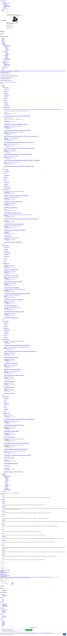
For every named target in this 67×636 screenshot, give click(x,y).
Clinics (5, 411)
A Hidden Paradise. (7, 236)
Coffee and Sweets (7, 256)
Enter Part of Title (3, 493)
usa (2, 516)
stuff (3, 529)
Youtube (3, 624)
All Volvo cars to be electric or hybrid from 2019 (13, 242)
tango (3, 524)
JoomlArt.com (32, 632)
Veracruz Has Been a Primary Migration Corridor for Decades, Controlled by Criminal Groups (22, 160)
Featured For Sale (6, 46)
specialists (4, 540)
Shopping (5, 178)
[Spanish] (5, 20)
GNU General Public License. (49, 632)
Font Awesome (3, 634)
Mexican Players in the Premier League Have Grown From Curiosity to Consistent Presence (21, 136)
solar (3, 545)
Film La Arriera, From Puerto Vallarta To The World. (14, 375)
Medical (3, 42)
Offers (3, 9)
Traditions (5, 337)
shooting (3, 550)
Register (10, 22)
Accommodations (6, 175)
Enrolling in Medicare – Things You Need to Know (13, 471)
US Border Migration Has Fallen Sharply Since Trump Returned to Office (18, 154)
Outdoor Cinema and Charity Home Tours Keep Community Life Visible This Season (20, 351)
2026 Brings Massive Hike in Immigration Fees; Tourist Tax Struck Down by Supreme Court (21, 218)
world (3, 495)
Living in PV (6, 326)
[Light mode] (1, 20)
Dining (3, 40)
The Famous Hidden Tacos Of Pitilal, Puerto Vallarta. (14, 311)
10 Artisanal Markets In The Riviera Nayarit (12, 212)
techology (4, 519)
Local (3, 39)
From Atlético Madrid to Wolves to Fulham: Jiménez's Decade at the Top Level (18, 142)
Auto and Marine (6, 182)
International (6, 93)
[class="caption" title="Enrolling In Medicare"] (7, 465)
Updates (3, 610)
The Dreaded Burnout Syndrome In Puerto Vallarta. (14, 425)
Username (7, 14)
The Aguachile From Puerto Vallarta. (11, 317)
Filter (15, 493)
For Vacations (6, 55)
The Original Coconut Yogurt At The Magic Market (13, 299)
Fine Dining (6, 249)
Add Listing (5, 4)
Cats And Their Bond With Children (11, 363)
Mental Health (6, 409)
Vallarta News (4, 2)
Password (16, 15)
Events (3, 66)
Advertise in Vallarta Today (33, 627)
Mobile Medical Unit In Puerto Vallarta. (11, 431)
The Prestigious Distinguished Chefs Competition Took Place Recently (17, 293)
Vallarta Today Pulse (7, 187)
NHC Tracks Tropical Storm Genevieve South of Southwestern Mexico (17, 115)
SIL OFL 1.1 (11, 634)
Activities (3, 43)
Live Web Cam (4, 615)
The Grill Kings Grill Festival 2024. (10, 305)
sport (3, 533)
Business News (6, 96)
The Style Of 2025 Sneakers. (9, 381)
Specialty (5, 258)
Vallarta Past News (6, 3)
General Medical (6, 404)
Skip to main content (3, 0)
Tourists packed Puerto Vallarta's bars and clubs (13, 281)
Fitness (5, 400)
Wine (3, 499)
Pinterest (3, 623)
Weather (5, 100)
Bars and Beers (6, 254)
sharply (3, 554)
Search (3, 600)
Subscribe (2, 586)
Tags (3, 599)
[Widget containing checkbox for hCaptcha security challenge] (7, 583)
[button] (9, 23)
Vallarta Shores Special (7, 45)
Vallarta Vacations (4, 606)
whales (3, 501)
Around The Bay (6, 89)
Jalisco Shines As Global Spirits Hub (11, 357)
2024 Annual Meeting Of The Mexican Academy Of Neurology (15, 449)
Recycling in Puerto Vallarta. (9, 387)
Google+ (3, 622)
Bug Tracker (4, 611)
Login (3, 594)
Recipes (5, 261)
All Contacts (4, 612)
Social (3, 41)
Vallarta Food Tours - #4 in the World (11, 275)
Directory (3, 62)
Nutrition (5, 402)
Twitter (3, 621)
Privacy (3, 617)
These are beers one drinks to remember (11, 287)
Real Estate (3, 44)
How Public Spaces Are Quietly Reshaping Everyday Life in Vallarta (17, 345)
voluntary (4, 506)
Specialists (5, 407)
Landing (5, 7)
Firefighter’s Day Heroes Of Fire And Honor (12, 369)
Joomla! (36, 632)
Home (3, 38)
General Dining (6, 247)
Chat (64, 634)
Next (3, 567)
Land (6, 50)
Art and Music (6, 333)
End (2, 568)
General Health (6, 398)
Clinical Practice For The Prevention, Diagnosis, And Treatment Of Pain (17, 455)
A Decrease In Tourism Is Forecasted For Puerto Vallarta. (14, 230)
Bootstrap (45, 633)
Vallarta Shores (4, 603)
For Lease (5, 51)
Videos (3, 10)
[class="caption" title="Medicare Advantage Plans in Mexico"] (4, 72)
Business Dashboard (7, 5)
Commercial (7, 49)
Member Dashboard (7, 6)
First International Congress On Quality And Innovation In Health (16, 443)
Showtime (5, 335)
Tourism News (6, 184)
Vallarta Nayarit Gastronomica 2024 (11, 269)
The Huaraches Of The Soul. (9, 393)
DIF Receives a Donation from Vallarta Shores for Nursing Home (16, 195)
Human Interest (6, 328)
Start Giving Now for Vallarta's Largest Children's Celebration (15, 124)
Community (4, 474)
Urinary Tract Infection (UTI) (9, 437)
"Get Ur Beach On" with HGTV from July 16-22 (13, 201)
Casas (7, 478)
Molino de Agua (4, 604)
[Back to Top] (0, 635)
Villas (6, 47)
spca (3, 543)
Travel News (6, 102)
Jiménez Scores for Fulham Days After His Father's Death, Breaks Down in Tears (19, 148)
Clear (17, 493)
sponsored (4, 536)
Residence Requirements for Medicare (11, 463)
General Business (6, 171)
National (5, 91)
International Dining (7, 252)
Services (5, 173)
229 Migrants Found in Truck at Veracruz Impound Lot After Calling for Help (18, 166)
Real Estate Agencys (7, 59)
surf (3, 527)
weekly (3, 503)
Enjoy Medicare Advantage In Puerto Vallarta (6, 77)
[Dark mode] (2, 20)
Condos (7, 48)
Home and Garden (7, 330)
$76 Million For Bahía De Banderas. (11, 207)
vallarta (3, 514)
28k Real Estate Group (7, 58)
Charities (5, 180)
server (3, 557)
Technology (6, 98)
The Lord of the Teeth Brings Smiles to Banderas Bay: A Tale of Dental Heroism (19, 419)
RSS (3, 625)
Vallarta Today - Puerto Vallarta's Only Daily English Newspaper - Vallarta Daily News (26, 633)
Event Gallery (6, 8)
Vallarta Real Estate (5, 605)
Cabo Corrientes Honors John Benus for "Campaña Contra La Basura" (17, 130)
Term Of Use (4, 616)
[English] (4, 20)
